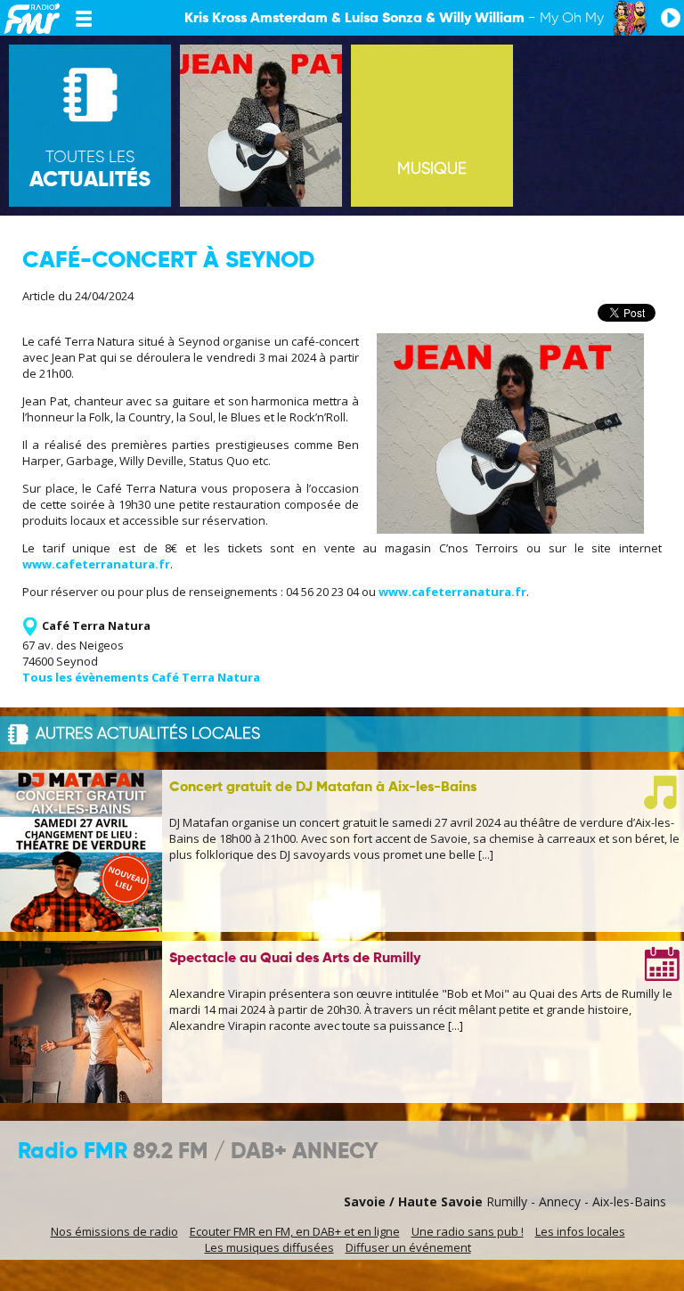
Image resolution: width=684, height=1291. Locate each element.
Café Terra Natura (96, 625)
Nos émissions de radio (114, 1231)
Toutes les (90, 170)
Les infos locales (580, 1231)
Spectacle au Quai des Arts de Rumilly (294, 959)
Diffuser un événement (408, 1247)
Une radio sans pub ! (467, 1231)
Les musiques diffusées (269, 1247)
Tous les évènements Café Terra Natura (141, 677)
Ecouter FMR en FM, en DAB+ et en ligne (295, 1231)
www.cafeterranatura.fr (96, 564)
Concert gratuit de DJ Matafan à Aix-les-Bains (322, 787)
